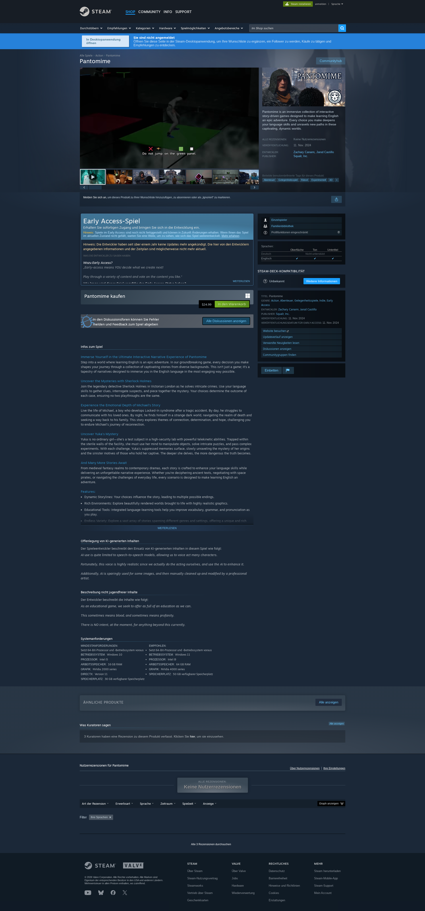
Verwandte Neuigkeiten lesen (281, 343)
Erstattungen (277, 900)
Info (168, 12)
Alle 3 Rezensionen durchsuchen (211, 844)
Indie (322, 300)
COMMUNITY (149, 12)
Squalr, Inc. (301, 156)
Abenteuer (269, 180)
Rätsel (304, 180)
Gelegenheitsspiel (288, 180)
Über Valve (239, 871)
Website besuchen (275, 331)
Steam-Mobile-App (326, 878)
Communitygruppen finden (279, 354)
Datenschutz (277, 871)
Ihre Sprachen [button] (99, 817)
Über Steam (195, 871)
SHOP (130, 12)
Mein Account (323, 893)
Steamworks (195, 885)
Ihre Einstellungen (334, 768)
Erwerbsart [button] (123, 803)
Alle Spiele (86, 55)
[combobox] (293, 28)
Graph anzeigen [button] (329, 803)
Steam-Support (323, 885)
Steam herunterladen (327, 871)
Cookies (274, 893)
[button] (91, 28)
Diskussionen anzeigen (277, 348)
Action (99, 55)
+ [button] (336, 180)
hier (192, 736)
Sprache (335, 4)
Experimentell (318, 180)
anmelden (320, 4)
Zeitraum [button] (166, 803)
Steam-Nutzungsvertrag (202, 878)
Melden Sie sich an (94, 197)
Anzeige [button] (208, 803)
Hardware (238, 885)
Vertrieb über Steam (200, 893)
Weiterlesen (241, 281)
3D (330, 180)
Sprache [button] (145, 803)
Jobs (235, 878)
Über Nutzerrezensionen (305, 768)
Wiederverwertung (243, 893)
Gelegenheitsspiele (306, 300)
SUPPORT (183, 12)
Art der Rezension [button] (94, 803)
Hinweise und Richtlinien (284, 885)
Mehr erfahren (230, 235)
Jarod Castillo (325, 152)
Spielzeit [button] (187, 803)
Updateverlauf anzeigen (278, 337)
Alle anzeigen (337, 723)
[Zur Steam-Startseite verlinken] (96, 15)
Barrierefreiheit (278, 878)
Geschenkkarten (197, 900)
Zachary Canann (304, 152)
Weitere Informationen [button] (321, 281)
